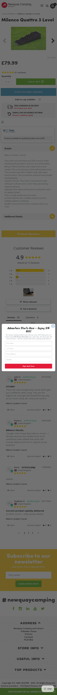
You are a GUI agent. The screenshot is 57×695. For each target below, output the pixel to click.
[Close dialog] (53, 326)
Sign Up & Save (28, 366)
